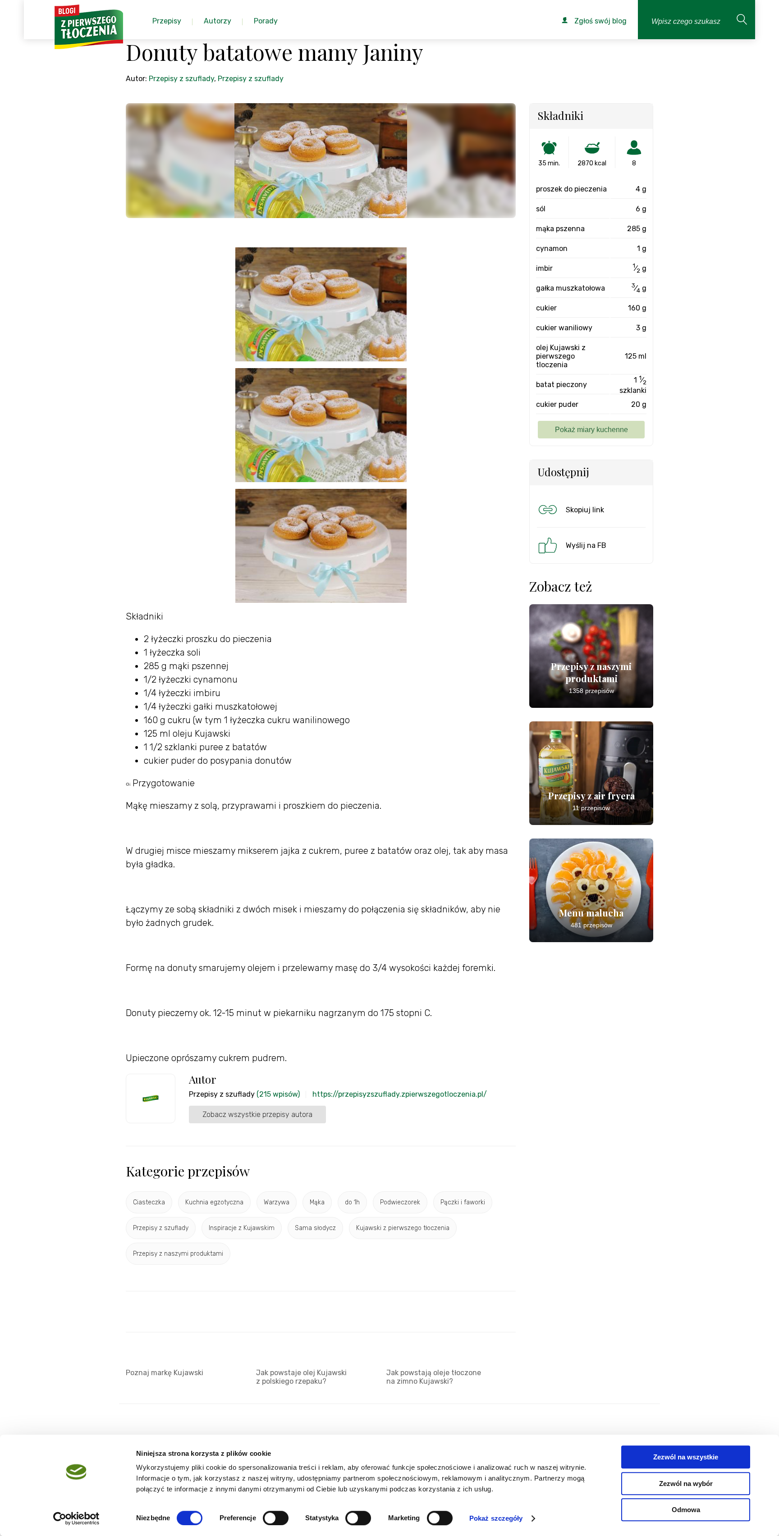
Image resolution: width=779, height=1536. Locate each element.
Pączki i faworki (462, 1202)
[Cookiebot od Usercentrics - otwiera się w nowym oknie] (76, 1518)
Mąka (317, 1202)
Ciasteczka (149, 1202)
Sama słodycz (315, 1228)
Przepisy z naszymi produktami (178, 1254)
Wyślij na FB (586, 545)
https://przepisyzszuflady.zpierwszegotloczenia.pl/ (399, 1094)
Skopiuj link (585, 510)
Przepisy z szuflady (181, 78)
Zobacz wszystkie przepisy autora (257, 1114)
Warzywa (276, 1202)
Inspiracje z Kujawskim (242, 1228)
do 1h (352, 1202)
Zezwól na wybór (686, 1483)
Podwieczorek (400, 1202)
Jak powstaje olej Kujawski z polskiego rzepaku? (301, 1377)
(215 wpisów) (278, 1094)
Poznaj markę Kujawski (164, 1372)
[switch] (276, 1518)
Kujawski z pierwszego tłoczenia (402, 1228)
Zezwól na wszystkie (685, 1457)
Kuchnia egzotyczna (214, 1202)
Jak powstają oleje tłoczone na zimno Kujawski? (433, 1377)
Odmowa (686, 1509)
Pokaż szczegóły (496, 1518)
